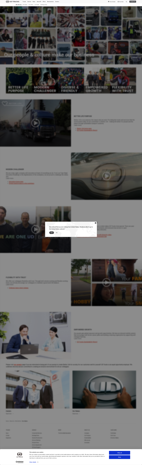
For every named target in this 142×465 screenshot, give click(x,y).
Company (86, 433)
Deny (119, 457)
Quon (7, 433)
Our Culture (31, 4)
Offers (44, 1)
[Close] (96, 223)
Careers (57, 1)
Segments (8, 437)
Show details (32, 462)
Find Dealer (113, 433)
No (57, 232)
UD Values (25, 4)
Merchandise (50, 1)
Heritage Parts (35, 435)
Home (7, 421)
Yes (52, 232)
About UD (39, 1)
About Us (12, 421)
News (34, 1)
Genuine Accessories (37, 437)
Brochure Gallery (115, 437)
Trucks (24, 1)
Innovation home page (16, 181)
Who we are (87, 440)
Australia (121, 1)
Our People (37, 4)
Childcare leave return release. (19, 288)
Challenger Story (43, 4)
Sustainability (87, 437)
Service (29, 1)
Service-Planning (36, 440)
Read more (9, 413)
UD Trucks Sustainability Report (87, 130)
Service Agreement (36, 445)
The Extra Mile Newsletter (64, 433)
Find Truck (113, 435)
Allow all (119, 452)
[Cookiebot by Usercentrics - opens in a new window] (19, 462)
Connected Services (37, 433)
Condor (7, 435)
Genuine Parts (35, 442)
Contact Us (132, 1)
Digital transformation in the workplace (21, 183)
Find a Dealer (112, 1)
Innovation (87, 442)
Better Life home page (84, 128)
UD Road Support (36, 447)
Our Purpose (87, 435)
